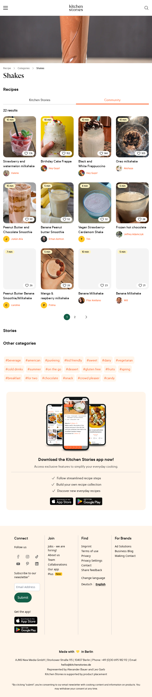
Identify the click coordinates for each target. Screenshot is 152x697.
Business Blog (124, 551)
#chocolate (50, 378)
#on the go (53, 369)
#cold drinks (14, 369)
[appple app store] (61, 501)
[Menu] (5, 8)
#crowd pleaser (88, 378)
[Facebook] (18, 556)
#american (33, 360)
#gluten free (92, 369)
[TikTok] (37, 556)
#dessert (72, 369)
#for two (31, 378)
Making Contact (125, 556)
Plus (54, 574)
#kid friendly (73, 360)
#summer (34, 369)
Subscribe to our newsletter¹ (25, 575)
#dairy (106, 360)
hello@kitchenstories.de (76, 664)
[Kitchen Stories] (76, 8)
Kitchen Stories (39, 100)
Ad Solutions (123, 546)
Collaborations (57, 564)
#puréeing (52, 360)
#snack (68, 378)
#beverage (13, 360)
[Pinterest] (27, 564)
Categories (24, 68)
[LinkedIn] (37, 564)
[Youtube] (18, 564)
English (100, 584)
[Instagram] (27, 556)
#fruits (110, 369)
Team (51, 560)
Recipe (7, 68)
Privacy (86, 556)
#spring (125, 369)
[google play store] (89, 501)
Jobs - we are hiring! (56, 548)
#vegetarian (124, 360)
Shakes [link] (40, 68)
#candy (109, 378)
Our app (53, 569)
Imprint (86, 546)
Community (112, 100)
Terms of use (89, 551)
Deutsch (86, 584)
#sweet (92, 360)
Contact (86, 565)
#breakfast (13, 378)
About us (54, 555)
